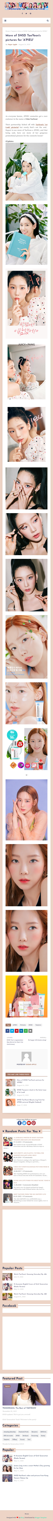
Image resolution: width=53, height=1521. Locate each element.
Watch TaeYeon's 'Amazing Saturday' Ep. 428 (30, 1294)
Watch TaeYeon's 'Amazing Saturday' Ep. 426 (30, 1274)
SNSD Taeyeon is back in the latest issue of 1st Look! (31, 1091)
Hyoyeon (34, 1432)
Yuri (29, 1439)
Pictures (23, 1025)
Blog (22, 1518)
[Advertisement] (26, 1236)
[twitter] (26, 13)
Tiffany (14, 1439)
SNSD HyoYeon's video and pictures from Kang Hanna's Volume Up (31, 1477)
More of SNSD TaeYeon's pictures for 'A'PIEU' (30, 1081)
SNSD (30, 1025)
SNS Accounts (8, 1436)
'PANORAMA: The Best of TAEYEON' (19, 1408)
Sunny (43, 1436)
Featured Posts (23, 1432)
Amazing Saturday (10, 1432)
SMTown (43, 1432)
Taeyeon (14, 31)
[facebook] (22, 13)
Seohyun (25, 1436)
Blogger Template (41, 1518)
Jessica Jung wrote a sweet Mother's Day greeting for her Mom (32, 1467)
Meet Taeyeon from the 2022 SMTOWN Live (30, 1194)
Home (8, 31)
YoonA (22, 1439)
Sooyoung (34, 1436)
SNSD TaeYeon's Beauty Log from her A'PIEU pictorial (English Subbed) (31, 1101)
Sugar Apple (12, 44)
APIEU (15, 1025)
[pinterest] (30, 13)
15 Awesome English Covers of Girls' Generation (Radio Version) (31, 1285)
